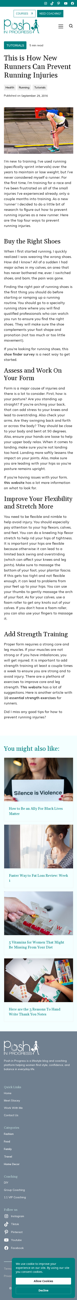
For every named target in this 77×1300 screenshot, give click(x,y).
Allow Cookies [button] (43, 1281)
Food (7, 1141)
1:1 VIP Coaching (15, 1197)
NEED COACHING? (50, 13)
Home (7, 1093)
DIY (6, 1182)
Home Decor (12, 1164)
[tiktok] (52, 3)
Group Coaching (14, 1190)
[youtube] (66, 3)
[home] (23, 26)
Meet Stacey (12, 1100)
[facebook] (72, 3)
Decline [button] (43, 1290)
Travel (8, 1156)
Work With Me (13, 1108)
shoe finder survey (19, 354)
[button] (61, 26)
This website (31, 687)
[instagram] (45, 3)
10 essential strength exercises (30, 698)
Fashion (9, 1134)
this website (14, 482)
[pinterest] (59, 3)
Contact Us (11, 1115)
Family (8, 1149)
